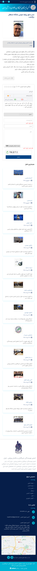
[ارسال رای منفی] (24, 99)
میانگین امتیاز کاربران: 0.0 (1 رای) (21, 87)
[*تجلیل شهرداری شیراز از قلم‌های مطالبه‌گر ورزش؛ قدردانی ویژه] (18, 307)
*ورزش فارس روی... (27, 425)
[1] (20, 114)
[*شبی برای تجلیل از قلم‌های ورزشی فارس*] (18, 374)
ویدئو (32, 491)
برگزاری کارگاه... (28, 402)
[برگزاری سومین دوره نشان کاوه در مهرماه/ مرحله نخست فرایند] (18, 240)
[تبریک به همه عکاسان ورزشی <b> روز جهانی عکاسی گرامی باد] (18, 262)
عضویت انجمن (29, 493)
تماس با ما (30, 488)
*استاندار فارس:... (28, 178)
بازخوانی (7, 152)
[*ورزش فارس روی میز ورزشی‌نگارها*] (18, 419)
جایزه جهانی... (29, 223)
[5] (27, 114)
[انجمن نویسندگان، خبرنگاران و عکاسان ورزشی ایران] (18, 7)
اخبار (32, 496)
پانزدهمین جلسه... (28, 290)
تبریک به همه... (28, 268)
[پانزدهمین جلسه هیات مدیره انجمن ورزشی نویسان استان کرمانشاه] (18, 285)
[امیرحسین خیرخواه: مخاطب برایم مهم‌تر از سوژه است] (18, 195)
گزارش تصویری (29, 498)
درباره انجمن (30, 486)
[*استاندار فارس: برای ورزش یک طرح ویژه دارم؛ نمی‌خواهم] (18, 172)
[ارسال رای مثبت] (17, 99)
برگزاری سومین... (28, 245)
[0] (5, 87)
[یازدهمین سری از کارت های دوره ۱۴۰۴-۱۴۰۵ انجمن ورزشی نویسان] (18, 329)
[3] (23, 114)
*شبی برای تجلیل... (27, 380)
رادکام (17, 568)
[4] (25, 114)
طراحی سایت (23, 568)
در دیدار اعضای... (28, 357)
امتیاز (30, 114)
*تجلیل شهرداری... (28, 313)
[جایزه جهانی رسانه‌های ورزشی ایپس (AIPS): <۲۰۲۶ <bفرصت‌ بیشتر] (18, 217)
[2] (21, 114)
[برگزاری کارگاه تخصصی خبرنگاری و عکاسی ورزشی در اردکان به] (18, 397)
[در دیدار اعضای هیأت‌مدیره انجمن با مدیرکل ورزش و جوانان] (18, 352)
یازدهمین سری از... (27, 335)
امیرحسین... (29, 200)
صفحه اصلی (30, 483)
